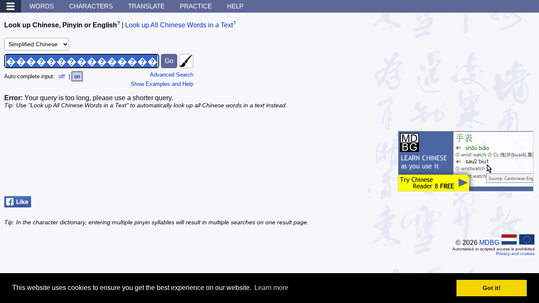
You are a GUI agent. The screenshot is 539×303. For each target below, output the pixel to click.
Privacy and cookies (515, 253)
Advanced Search (171, 75)
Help (235, 6)
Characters (91, 6)
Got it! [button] (492, 287)
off (62, 76)
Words (41, 6)
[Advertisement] (471, 69)
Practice (196, 6)
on (77, 76)
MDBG (489, 242)
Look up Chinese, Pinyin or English (60, 25)
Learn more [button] (271, 287)
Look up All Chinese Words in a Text (179, 25)
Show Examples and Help (162, 84)
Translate (146, 6)
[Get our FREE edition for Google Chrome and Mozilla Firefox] (465, 187)
